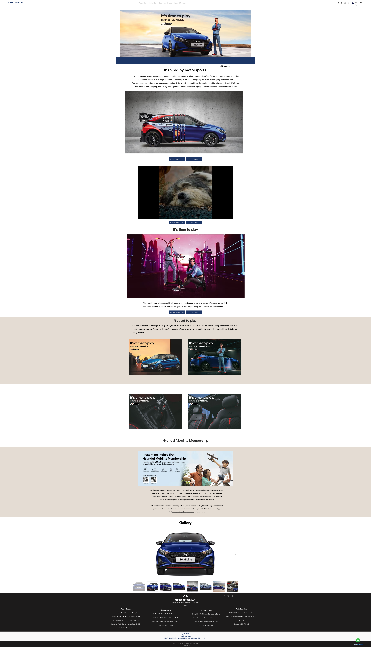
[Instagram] (228, 596)
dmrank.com (188, 646)
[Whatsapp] (358, 640)
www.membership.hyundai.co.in (183, 512)
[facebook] (342, 3)
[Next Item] (235, 554)
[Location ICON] (338, 3)
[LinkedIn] (232, 596)
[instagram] (345, 3)
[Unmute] (144, 216)
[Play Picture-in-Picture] (227, 216)
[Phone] (353, 3)
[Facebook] (224, 596)
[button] (143, 3)
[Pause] (141, 216)
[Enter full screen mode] (230, 216)
